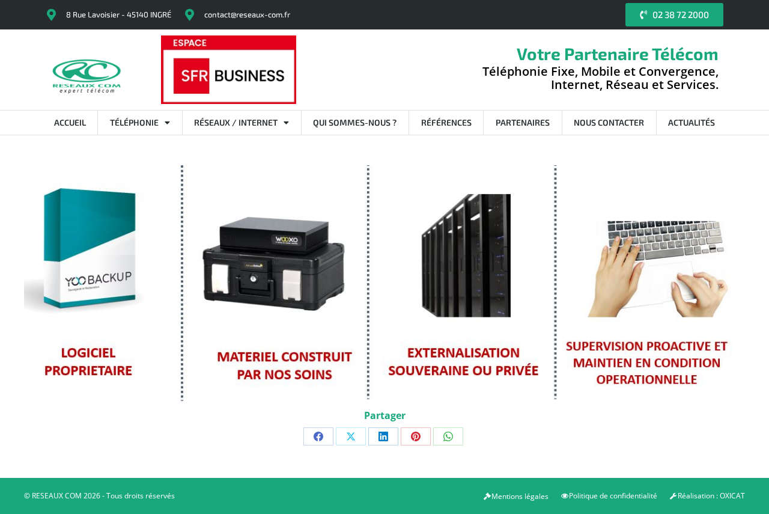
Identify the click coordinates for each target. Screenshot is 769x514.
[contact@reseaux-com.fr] (189, 15)
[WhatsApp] (448, 436)
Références (446, 122)
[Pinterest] (416, 436)
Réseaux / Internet (236, 122)
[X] (351, 436)
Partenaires (523, 122)
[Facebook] (318, 436)
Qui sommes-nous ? (355, 122)
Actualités (691, 122)
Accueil (70, 122)
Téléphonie (134, 122)
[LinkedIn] (383, 436)
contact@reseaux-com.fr (247, 14)
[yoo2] (384, 284)
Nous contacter (609, 122)
